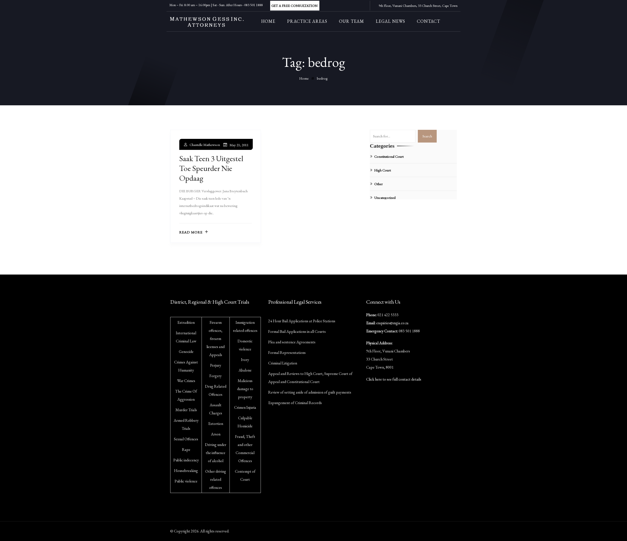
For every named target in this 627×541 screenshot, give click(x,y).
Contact (428, 21)
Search (427, 136)
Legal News (390, 21)
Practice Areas (307, 21)
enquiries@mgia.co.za (392, 322)
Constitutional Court (389, 156)
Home (268, 21)
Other (378, 183)
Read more (191, 232)
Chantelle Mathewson (205, 144)
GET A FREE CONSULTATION (294, 5)
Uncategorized (385, 197)
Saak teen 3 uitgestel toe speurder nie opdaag (211, 168)
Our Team (351, 21)
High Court (382, 170)
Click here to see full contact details (393, 379)
